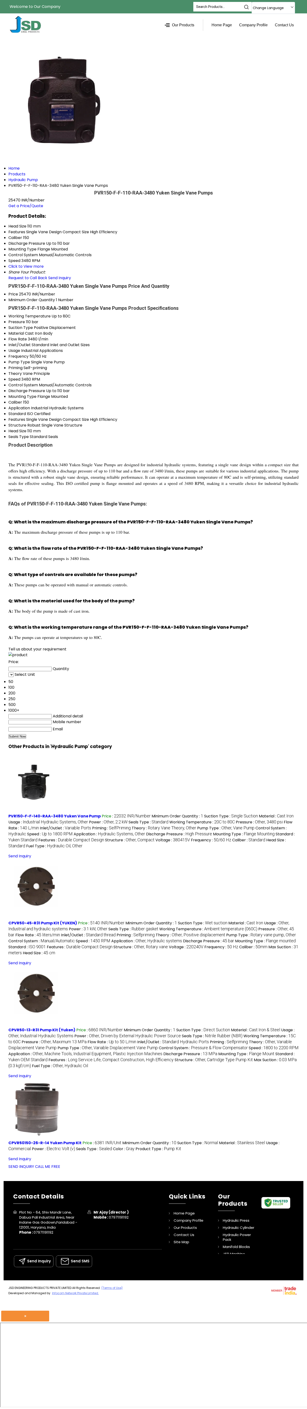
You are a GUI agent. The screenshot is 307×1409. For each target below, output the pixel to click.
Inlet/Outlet (19, 345)
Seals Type (18, 436)
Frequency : (211, 840)
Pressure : (259, 822)
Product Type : (158, 1149)
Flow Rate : (37, 935)
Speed (14, 379)
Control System (23, 385)
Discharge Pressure (26, 391)
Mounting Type (22, 396)
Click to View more (26, 266)
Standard (17, 413)
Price (13, 294)
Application (19, 408)
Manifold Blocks (236, 1246)
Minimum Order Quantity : (177, 816)
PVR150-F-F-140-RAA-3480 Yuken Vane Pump (54, 816)
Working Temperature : (202, 822)
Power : (108, 822)
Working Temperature (29, 316)
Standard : (27, 947)
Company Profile (253, 25)
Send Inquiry (59, 278)
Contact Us (284, 25)
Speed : (50, 834)
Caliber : (248, 840)
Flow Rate (17, 339)
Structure (17, 425)
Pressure (16, 322)
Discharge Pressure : (179, 834)
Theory (15, 373)
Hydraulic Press (236, 1220)
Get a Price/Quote (25, 206)
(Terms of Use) (112, 1288)
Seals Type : (148, 822)
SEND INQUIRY (21, 1166)
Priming (15, 368)
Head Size (17, 431)
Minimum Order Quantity (31, 300)
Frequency (18, 356)
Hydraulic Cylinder (238, 1227)
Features (16, 419)
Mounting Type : (244, 834)
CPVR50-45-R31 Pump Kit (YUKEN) (42, 923)
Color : (124, 1149)
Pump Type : (225, 828)
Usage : (48, 822)
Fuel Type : (54, 846)
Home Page (222, 25)
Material (16, 333)
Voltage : (172, 840)
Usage (14, 350)
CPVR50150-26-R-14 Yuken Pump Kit (45, 1143)
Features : (71, 840)
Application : (109, 834)
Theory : (164, 828)
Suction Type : (231, 816)
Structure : (129, 840)
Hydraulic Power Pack (237, 1237)
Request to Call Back (27, 278)
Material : (276, 816)
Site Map (181, 1241)
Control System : (41, 941)
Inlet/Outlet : (65, 828)
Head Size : (39, 953)
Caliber (15, 402)
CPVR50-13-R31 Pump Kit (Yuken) (41, 1030)
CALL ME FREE (47, 1166)
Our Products (183, 25)
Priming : (111, 828)
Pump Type (19, 362)
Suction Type (20, 327)
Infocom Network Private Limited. (75, 1293)
